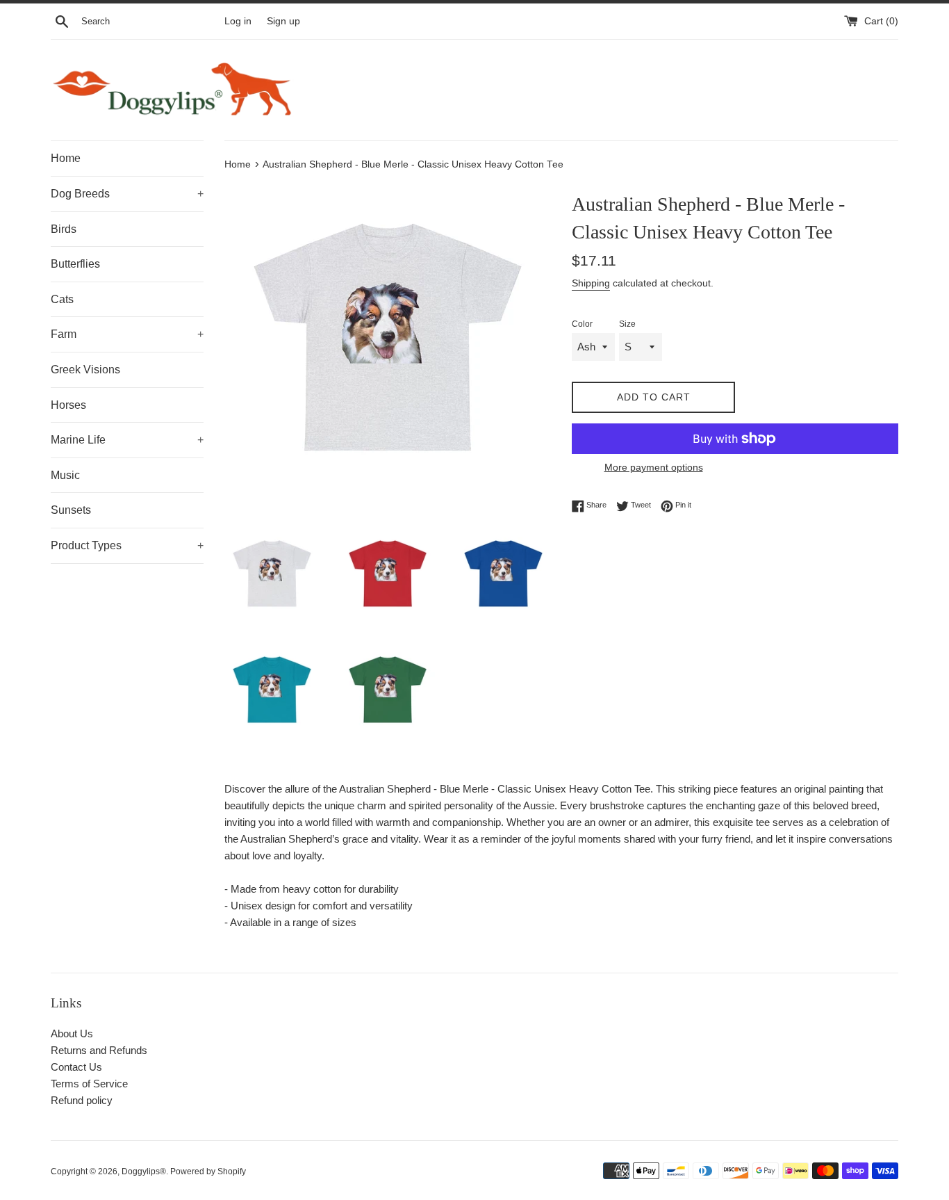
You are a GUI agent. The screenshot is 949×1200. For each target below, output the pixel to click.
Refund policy (82, 1100)
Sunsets (71, 510)
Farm (127, 334)
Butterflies (75, 264)
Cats (62, 299)
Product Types (127, 545)
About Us (72, 1033)
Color (582, 324)
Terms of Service (89, 1083)
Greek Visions (85, 369)
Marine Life (127, 440)
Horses (68, 405)
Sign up (283, 21)
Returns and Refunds (99, 1050)
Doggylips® (144, 1171)
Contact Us (76, 1067)
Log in (237, 21)
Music (65, 475)
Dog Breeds (127, 194)
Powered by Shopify (208, 1171)
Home (66, 158)
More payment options (653, 467)
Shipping (591, 283)
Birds (63, 229)
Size (627, 324)
